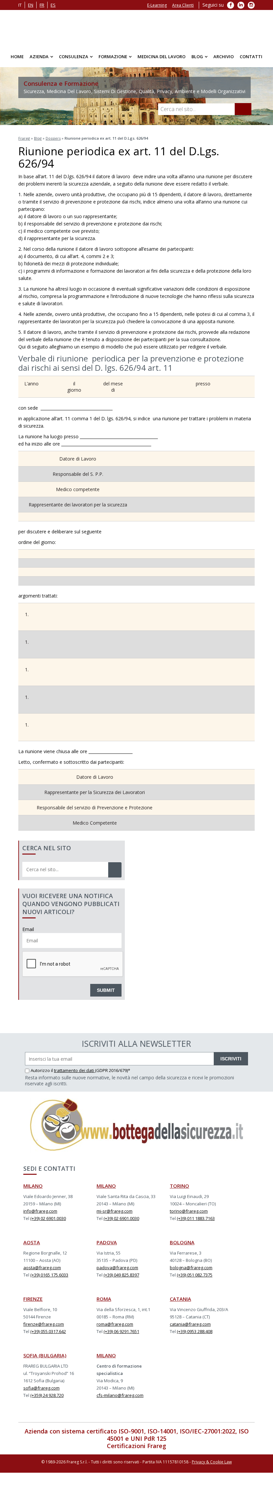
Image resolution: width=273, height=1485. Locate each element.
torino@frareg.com (189, 1211)
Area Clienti (183, 5)
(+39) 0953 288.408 (194, 1331)
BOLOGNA (182, 1242)
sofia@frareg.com (41, 1388)
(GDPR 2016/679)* (112, 1070)
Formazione (113, 57)
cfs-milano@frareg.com (120, 1395)
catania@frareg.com (190, 1324)
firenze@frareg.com (43, 1324)
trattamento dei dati (74, 1070)
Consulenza (73, 57)
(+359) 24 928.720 (47, 1395)
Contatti (251, 57)
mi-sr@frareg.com (115, 1211)
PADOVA (107, 1242)
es (53, 5)
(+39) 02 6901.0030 (48, 1218)
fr (42, 5)
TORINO (179, 1185)
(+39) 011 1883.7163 (196, 1218)
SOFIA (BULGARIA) (44, 1355)
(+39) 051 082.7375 (194, 1275)
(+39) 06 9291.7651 (121, 1331)
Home (17, 57)
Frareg (24, 138)
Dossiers (53, 138)
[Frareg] (136, 28)
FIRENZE (33, 1298)
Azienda (39, 57)
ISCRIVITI (230, 1058)
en (30, 5)
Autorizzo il (42, 1070)
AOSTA (31, 1242)
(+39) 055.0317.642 (48, 1331)
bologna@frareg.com (191, 1268)
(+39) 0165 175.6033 (49, 1275)
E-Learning (157, 5)
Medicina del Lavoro (161, 57)
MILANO (33, 1185)
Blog (197, 57)
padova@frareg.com (117, 1268)
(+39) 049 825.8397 (121, 1275)
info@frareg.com (40, 1211)
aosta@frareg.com (42, 1268)
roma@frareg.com (115, 1324)
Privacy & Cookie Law (212, 1462)
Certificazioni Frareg (136, 1446)
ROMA (104, 1298)
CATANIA (180, 1298)
